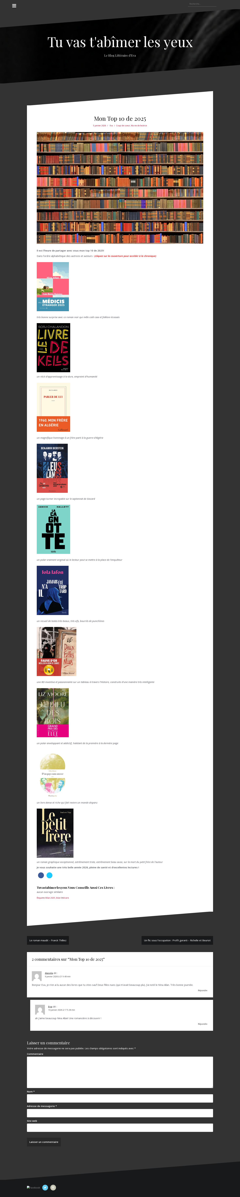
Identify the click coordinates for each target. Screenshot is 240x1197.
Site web (32, 1120)
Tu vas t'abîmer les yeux (120, 41)
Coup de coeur (123, 125)
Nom (31, 1091)
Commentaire (35, 1053)
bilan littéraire (62, 897)
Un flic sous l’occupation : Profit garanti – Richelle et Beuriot (177, 940)
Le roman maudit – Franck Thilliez (47, 940)
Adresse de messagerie (42, 1106)
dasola (49, 973)
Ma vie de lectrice (139, 125)
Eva (111, 125)
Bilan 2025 (50, 897)
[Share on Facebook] (41, 877)
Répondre (202, 990)
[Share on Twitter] (49, 877)
